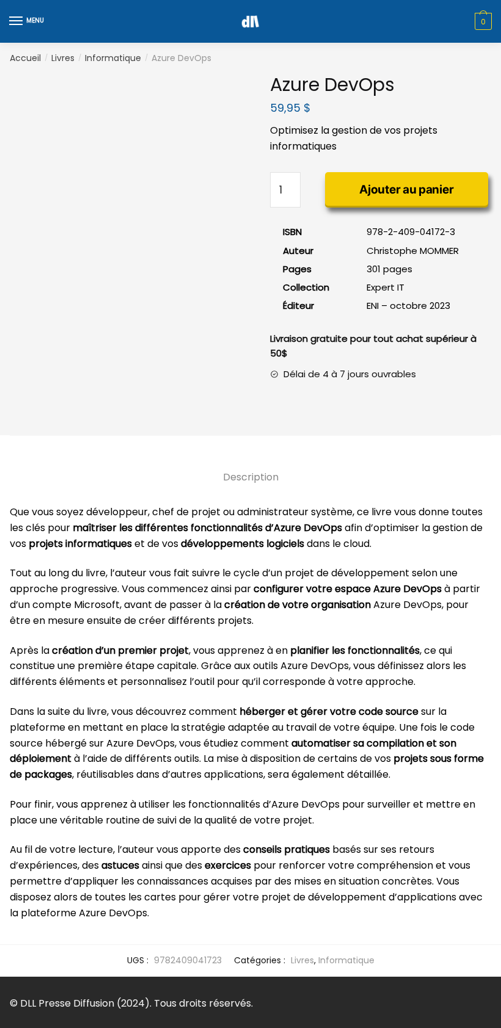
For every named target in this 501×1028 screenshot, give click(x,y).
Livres (63, 58)
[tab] (251, 467)
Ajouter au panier (406, 190)
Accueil (25, 58)
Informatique (113, 58)
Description (251, 477)
